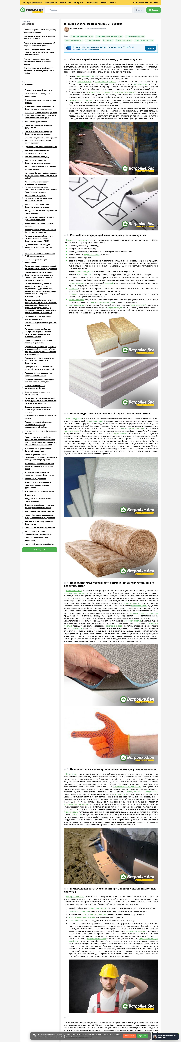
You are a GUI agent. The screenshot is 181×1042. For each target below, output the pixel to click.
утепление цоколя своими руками (110, 36)
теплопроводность (84, 76)
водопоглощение (132, 603)
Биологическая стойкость (80, 100)
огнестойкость (75, 920)
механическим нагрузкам (98, 92)
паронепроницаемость (105, 81)
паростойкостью (71, 431)
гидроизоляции (115, 307)
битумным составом (96, 938)
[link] (153, 10)
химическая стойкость (79, 911)
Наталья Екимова (78, 28)
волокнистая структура (136, 931)
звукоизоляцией (138, 305)
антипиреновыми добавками (127, 786)
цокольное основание (125, 92)
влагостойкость (84, 81)
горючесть (77, 628)
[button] (150, 48)
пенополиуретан (94, 40)
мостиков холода (114, 626)
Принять (142, 1036)
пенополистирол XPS (74, 40)
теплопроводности (97, 908)
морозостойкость (139, 605)
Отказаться (129, 1036)
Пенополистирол (74, 590)
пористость (120, 794)
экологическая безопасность (82, 917)
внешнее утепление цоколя (82, 36)
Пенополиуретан (74, 418)
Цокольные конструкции (77, 240)
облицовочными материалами (142, 791)
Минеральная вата (75, 896)
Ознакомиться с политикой (81, 1037)
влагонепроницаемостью (102, 302)
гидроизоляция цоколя (145, 40)
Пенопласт (71, 774)
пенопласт (109, 40)
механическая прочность (76, 593)
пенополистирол (76, 299)
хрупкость (76, 814)
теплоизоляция (140, 84)
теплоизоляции (95, 421)
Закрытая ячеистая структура (143, 613)
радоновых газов (92, 254)
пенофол (73, 294)
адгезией (109, 283)
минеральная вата (124, 40)
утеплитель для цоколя (136, 36)
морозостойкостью (132, 621)
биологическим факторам (95, 914)
